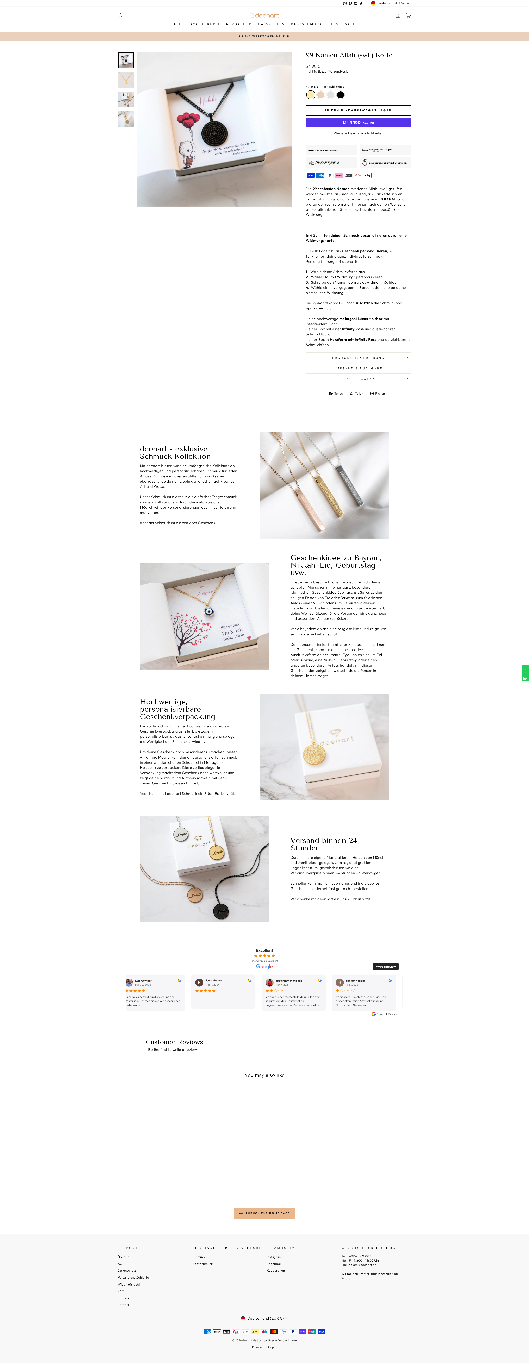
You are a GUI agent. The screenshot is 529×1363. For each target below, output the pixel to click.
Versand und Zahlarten (134, 1277)
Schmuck (198, 1257)
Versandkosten (339, 71)
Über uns (124, 1257)
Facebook (274, 1264)
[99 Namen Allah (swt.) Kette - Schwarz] (161, 1173)
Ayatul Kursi (204, 24)
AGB (121, 1264)
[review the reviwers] (164, 981)
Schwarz (340, 95)
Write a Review (386, 966)
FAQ (121, 1291)
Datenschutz (127, 1271)
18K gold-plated (311, 95)
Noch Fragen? (358, 379)
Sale (350, 24)
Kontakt (123, 1305)
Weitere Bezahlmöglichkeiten (359, 133)
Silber (330, 95)
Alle (179, 24)
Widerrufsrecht (129, 1284)
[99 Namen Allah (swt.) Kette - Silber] (155, 1173)
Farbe (325, 86)
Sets (334, 24)
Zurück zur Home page (267, 1213)
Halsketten (271, 24)
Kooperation (276, 1271)
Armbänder (239, 24)
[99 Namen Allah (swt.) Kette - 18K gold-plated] (144, 1173)
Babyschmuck (306, 24)
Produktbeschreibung (358, 358)
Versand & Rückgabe (358, 368)
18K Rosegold (321, 95)
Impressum (125, 1298)
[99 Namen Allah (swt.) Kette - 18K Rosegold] (150, 1173)
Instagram (274, 1257)
